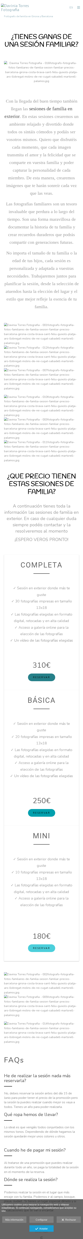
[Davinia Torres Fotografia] (21, 7)
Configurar (41, 1219)
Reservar (41, 677)
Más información (14, 1219)
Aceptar (43, 1228)
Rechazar (70, 1219)
